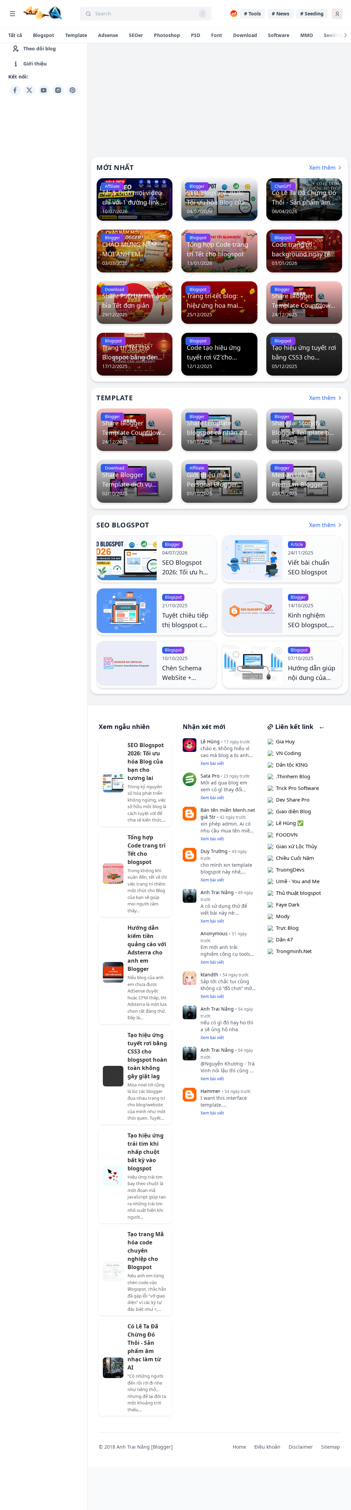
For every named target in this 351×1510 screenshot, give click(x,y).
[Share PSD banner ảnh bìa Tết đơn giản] (134, 302)
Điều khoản (267, 1447)
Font (216, 35)
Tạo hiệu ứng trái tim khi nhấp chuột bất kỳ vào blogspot (146, 1152)
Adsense (108, 35)
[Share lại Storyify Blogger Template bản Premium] (304, 430)
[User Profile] (337, 13)
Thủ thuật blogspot (298, 892)
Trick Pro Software (297, 787)
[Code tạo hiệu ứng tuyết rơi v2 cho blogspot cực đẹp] (219, 354)
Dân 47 (284, 939)
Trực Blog (287, 927)
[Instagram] (58, 90)
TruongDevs (290, 869)
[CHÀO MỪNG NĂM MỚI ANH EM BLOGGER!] (134, 251)
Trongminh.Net (294, 951)
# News (280, 13)
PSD (195, 35)
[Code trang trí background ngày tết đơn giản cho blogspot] (304, 251)
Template (76, 35)
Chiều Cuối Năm (295, 857)
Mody (283, 916)
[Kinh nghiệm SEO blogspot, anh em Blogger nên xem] (252, 611)
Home (239, 1447)
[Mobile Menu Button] (12, 14)
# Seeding (312, 13)
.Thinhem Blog (293, 776)
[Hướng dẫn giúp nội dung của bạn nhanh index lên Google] (252, 664)
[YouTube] (43, 90)
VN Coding (288, 753)
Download (245, 35)
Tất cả (15, 35)
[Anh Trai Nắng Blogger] (43, 12)
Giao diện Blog (293, 811)
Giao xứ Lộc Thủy (296, 846)
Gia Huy (285, 741)
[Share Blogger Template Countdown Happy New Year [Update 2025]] (304, 302)
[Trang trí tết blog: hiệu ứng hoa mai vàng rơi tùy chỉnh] (219, 302)
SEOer (136, 35)
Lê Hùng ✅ (290, 822)
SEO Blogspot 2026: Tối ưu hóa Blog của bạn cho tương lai (146, 761)
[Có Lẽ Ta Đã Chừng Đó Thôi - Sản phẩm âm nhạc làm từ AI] (304, 199)
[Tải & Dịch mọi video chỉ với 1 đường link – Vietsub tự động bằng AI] (134, 199)
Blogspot (43, 35)
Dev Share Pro (293, 799)
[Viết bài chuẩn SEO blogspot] (252, 559)
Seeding (333, 35)
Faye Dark (288, 904)
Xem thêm (322, 167)
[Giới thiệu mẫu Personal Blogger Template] (219, 481)
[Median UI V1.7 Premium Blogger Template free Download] (304, 481)
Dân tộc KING (292, 764)
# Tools (252, 13)
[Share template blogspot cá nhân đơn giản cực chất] (219, 430)
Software (278, 35)
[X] (29, 90)
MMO (306, 35)
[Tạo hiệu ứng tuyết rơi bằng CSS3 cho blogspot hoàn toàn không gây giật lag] (304, 354)
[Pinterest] (72, 90)
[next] (345, 35)
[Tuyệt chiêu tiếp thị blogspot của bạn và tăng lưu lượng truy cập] (127, 611)
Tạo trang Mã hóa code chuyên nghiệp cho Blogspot (146, 1250)
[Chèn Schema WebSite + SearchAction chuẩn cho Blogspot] (127, 664)
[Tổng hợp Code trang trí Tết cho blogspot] (219, 251)
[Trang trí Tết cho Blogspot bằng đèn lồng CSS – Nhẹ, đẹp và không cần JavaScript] (134, 354)
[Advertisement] (43, 201)
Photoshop (167, 35)
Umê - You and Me (297, 881)
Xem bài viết (212, 763)
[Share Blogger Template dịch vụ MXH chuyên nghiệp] (134, 481)
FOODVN (287, 834)
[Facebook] (15, 90)
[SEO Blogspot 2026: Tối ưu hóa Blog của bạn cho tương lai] (219, 199)
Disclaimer (301, 1447)
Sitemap (330, 1447)
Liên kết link (293, 726)
